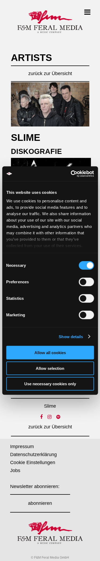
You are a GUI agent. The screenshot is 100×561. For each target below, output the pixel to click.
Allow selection (50, 368)
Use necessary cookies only (50, 384)
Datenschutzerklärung (33, 454)
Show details (71, 336)
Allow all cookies (50, 352)
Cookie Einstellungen (32, 462)
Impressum (22, 446)
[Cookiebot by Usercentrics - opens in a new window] (71, 173)
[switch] (86, 282)
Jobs (15, 470)
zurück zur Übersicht (50, 73)
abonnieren (40, 503)
